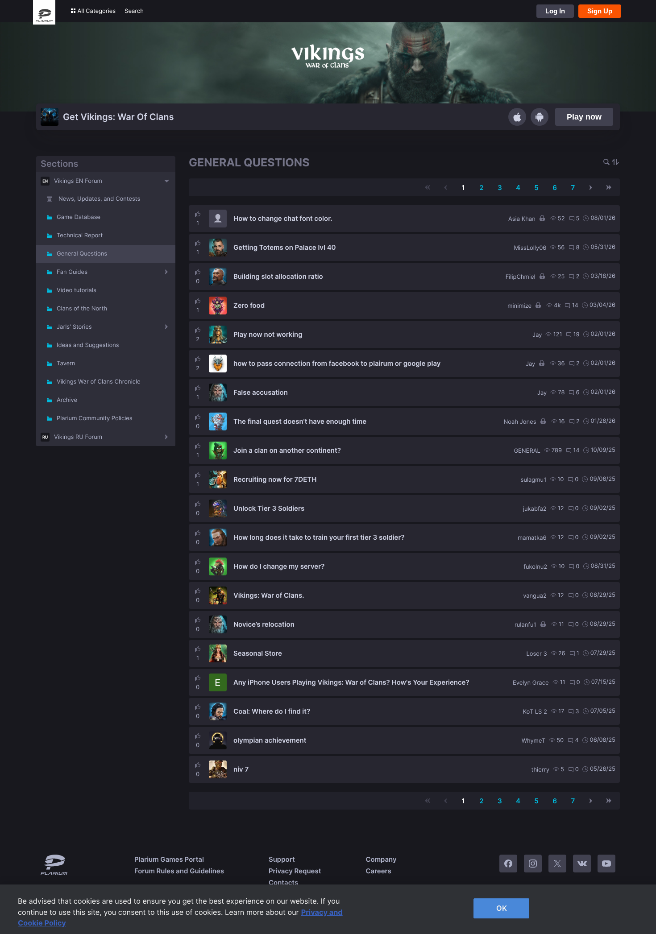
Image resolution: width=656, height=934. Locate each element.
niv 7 (241, 769)
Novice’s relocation (264, 624)
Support (282, 859)
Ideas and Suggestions (88, 345)
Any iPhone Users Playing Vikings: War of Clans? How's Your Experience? (351, 682)
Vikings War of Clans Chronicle (99, 381)
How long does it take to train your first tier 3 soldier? (319, 537)
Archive (67, 400)
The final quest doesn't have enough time (299, 421)
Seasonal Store (257, 653)
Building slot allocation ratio (278, 276)
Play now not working (268, 334)
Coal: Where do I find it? (271, 711)
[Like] (197, 214)
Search (134, 11)
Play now (584, 116)
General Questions (82, 253)
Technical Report (80, 235)
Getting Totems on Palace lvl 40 (284, 247)
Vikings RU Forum (78, 437)
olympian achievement (269, 740)
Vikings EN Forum (78, 181)
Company (380, 859)
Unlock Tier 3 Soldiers (268, 508)
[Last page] (609, 187)
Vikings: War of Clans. (268, 595)
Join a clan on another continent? (287, 450)
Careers (378, 871)
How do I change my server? (278, 566)
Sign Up (599, 11)
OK (501, 908)
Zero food (249, 305)
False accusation (260, 392)
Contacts (283, 882)
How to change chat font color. (282, 218)
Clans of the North (82, 308)
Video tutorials (76, 290)
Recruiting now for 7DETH (274, 479)
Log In (555, 11)
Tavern (66, 363)
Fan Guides (72, 272)
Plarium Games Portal (169, 859)
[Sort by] (615, 162)
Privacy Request (295, 871)
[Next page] (591, 187)
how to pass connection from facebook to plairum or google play (336, 363)
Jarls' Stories (74, 327)
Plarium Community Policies (95, 418)
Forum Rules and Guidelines (179, 871)
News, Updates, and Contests (99, 199)
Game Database (78, 217)
